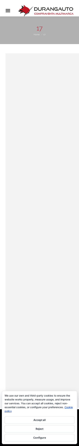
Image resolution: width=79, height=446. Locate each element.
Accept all (39, 419)
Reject (39, 428)
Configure (39, 437)
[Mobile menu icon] (8, 10)
